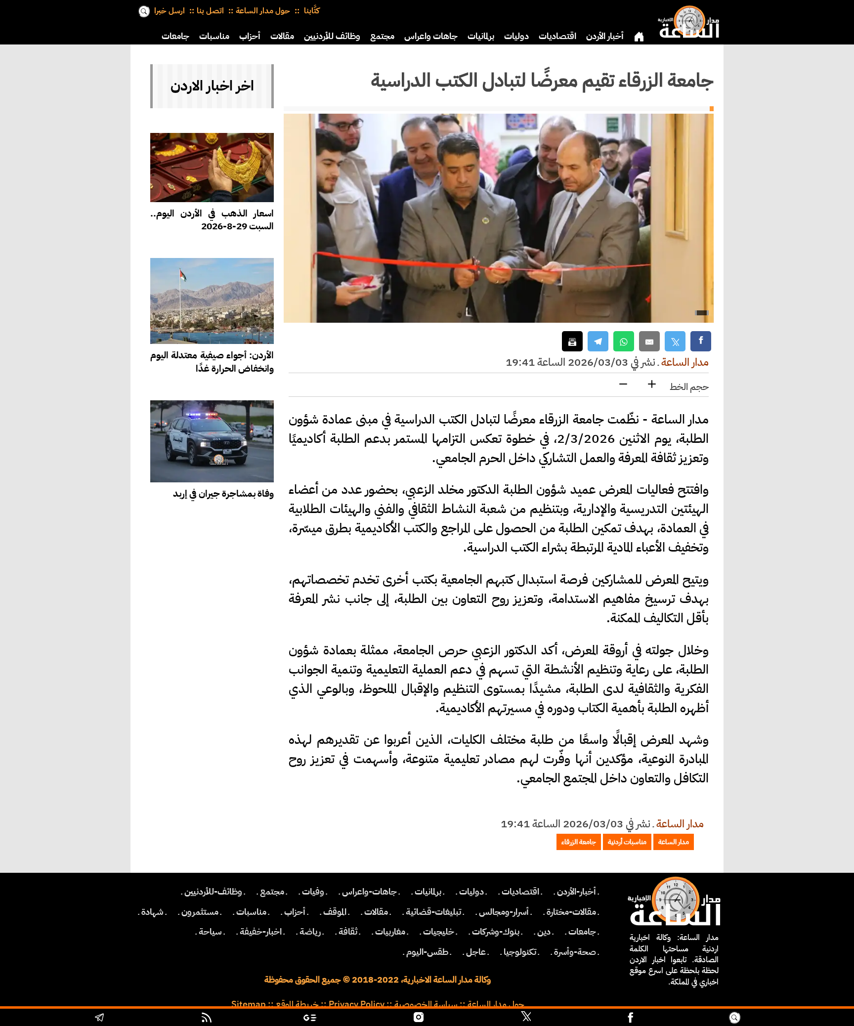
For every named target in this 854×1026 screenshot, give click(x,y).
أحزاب (249, 36)
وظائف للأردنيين (332, 36)
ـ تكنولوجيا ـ (520, 951)
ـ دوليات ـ (471, 891)
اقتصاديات (557, 36)
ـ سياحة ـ (210, 931)
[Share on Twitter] (675, 341)
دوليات (516, 36)
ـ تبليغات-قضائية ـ (433, 911)
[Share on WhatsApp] (623, 341)
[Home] (686, 20)
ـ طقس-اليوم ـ (427, 951)
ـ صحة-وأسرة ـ (575, 951)
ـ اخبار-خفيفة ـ (261, 931)
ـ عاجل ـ (476, 951)
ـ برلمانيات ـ (428, 891)
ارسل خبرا (169, 11)
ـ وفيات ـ (313, 891)
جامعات (175, 36)
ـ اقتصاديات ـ (520, 891)
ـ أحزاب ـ (294, 911)
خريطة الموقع (297, 1004)
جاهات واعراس (431, 36)
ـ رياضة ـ (310, 931)
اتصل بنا (210, 11)
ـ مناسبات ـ (251, 911)
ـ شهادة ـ (152, 911)
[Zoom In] (652, 384)
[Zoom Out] (623, 384)
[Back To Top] (796, 1018)
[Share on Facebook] (700, 341)
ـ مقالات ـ (376, 911)
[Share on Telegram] (598, 341)
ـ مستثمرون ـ (199, 911)
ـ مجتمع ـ (272, 891)
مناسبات (214, 36)
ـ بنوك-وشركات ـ (495, 931)
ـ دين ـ (544, 931)
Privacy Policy (356, 1004)
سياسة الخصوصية (426, 1004)
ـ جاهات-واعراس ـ (369, 891)
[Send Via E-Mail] (649, 341)
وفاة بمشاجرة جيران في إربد (223, 493)
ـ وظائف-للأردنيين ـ (213, 891)
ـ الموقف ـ (334, 911)
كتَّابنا (310, 11)
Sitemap (248, 1004)
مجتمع (382, 36)
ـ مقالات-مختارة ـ (571, 911)
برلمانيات (481, 36)
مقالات (282, 36)
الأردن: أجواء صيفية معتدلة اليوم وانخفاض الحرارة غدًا (212, 362)
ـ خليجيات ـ (438, 931)
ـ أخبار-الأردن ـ (576, 891)
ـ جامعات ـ (582, 931)
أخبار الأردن (605, 36)
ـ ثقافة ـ (348, 931)
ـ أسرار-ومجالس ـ (504, 911)
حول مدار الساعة (263, 11)
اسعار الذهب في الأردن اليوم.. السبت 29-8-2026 (212, 220)
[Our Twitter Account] (526, 1019)
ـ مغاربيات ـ (390, 931)
